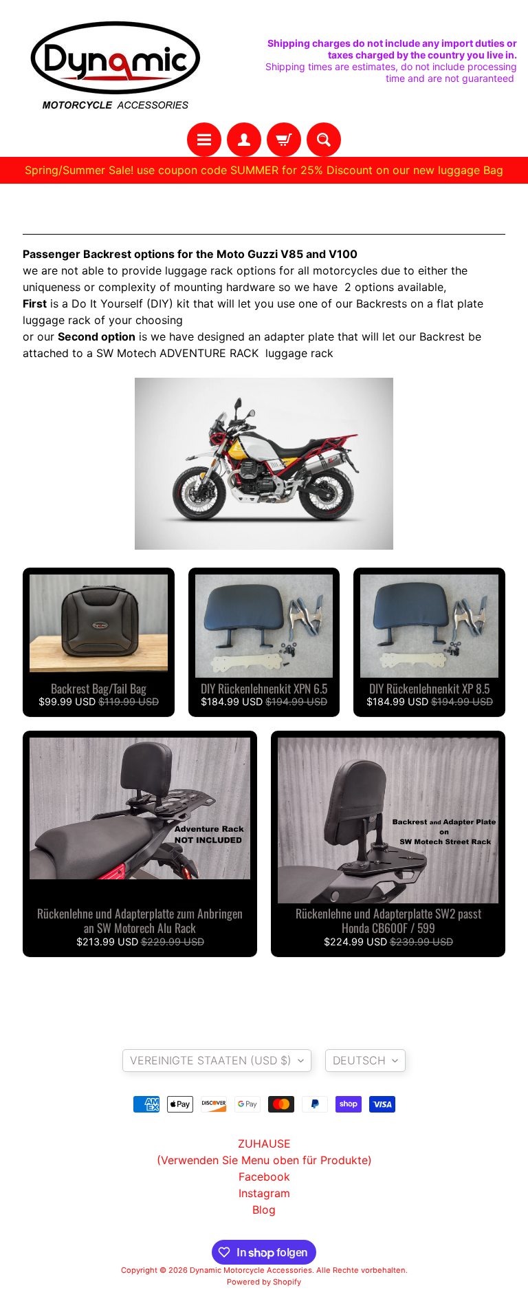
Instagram (264, 1193)
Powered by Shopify (264, 1282)
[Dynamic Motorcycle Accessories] (114, 61)
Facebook (264, 1176)
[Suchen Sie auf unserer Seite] (324, 139)
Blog (264, 1209)
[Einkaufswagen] (284, 139)
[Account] (244, 139)
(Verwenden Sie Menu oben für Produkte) (264, 1160)
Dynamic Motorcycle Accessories (251, 1270)
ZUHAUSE (264, 1143)
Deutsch (359, 1060)
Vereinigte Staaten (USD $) (211, 1060)
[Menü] (204, 139)
